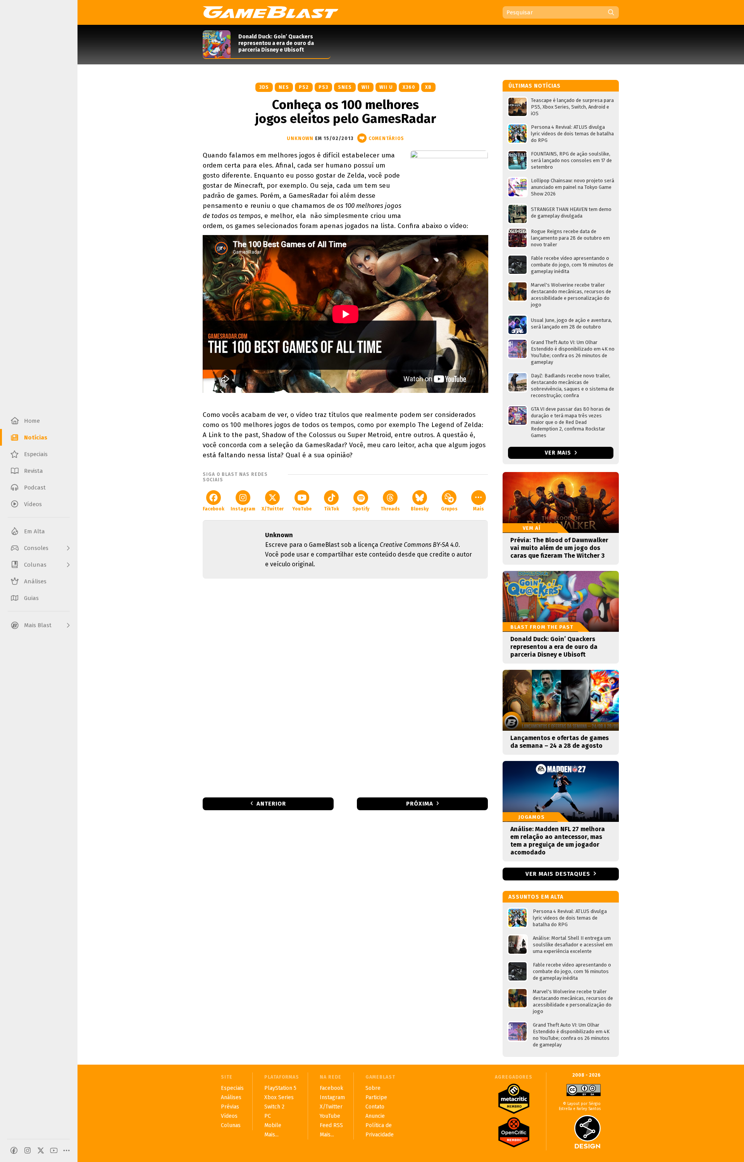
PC (267, 1116)
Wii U (386, 87)
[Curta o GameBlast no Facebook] (14, 1150)
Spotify (360, 509)
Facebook (213, 509)
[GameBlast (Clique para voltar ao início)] (270, 12)
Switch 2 (274, 1106)
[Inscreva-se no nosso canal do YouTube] (53, 1150)
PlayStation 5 (280, 1088)
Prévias (230, 1106)
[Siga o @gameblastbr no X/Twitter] (40, 1150)
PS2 (304, 87)
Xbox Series (279, 1097)
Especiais (232, 1088)
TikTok (331, 509)
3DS (264, 87)
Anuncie (375, 1116)
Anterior (271, 803)
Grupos (449, 509)
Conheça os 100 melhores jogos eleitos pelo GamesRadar (345, 112)
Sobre (373, 1088)
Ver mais (559, 453)
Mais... (271, 1134)
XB (428, 87)
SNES (345, 87)
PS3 (323, 87)
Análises (231, 1097)
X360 (409, 87)
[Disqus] (345, 687)
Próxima (419, 803)
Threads (390, 509)
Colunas (231, 1125)
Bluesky (420, 509)
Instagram (243, 509)
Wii (366, 87)
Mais (478, 509)
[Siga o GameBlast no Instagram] (27, 1150)
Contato (374, 1106)
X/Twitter (273, 509)
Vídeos (229, 1116)
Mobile (272, 1125)
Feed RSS (331, 1125)
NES (284, 87)
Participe (376, 1097)
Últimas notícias (534, 86)
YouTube (302, 509)
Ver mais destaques (557, 873)
